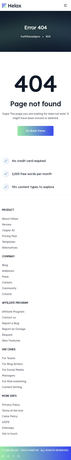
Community (9, 288)
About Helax (10, 218)
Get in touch (9, 433)
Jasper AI (8, 230)
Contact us (9, 317)
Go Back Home (35, 130)
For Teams (8, 358)
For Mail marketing (14, 381)
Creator (7, 294)
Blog (5, 265)
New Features (11, 340)
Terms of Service (12, 410)
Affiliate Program (13, 311)
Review (6, 224)
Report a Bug (10, 323)
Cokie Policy (10, 416)
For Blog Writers (12, 364)
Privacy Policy (11, 404)
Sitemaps (8, 427)
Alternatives (9, 247)
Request (7, 334)
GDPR (5, 422)
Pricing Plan (9, 236)
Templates (8, 241)
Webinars (8, 271)
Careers (7, 282)
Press (5, 276)
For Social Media (13, 369)
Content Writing (12, 387)
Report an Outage (13, 329)
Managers (8, 375)
